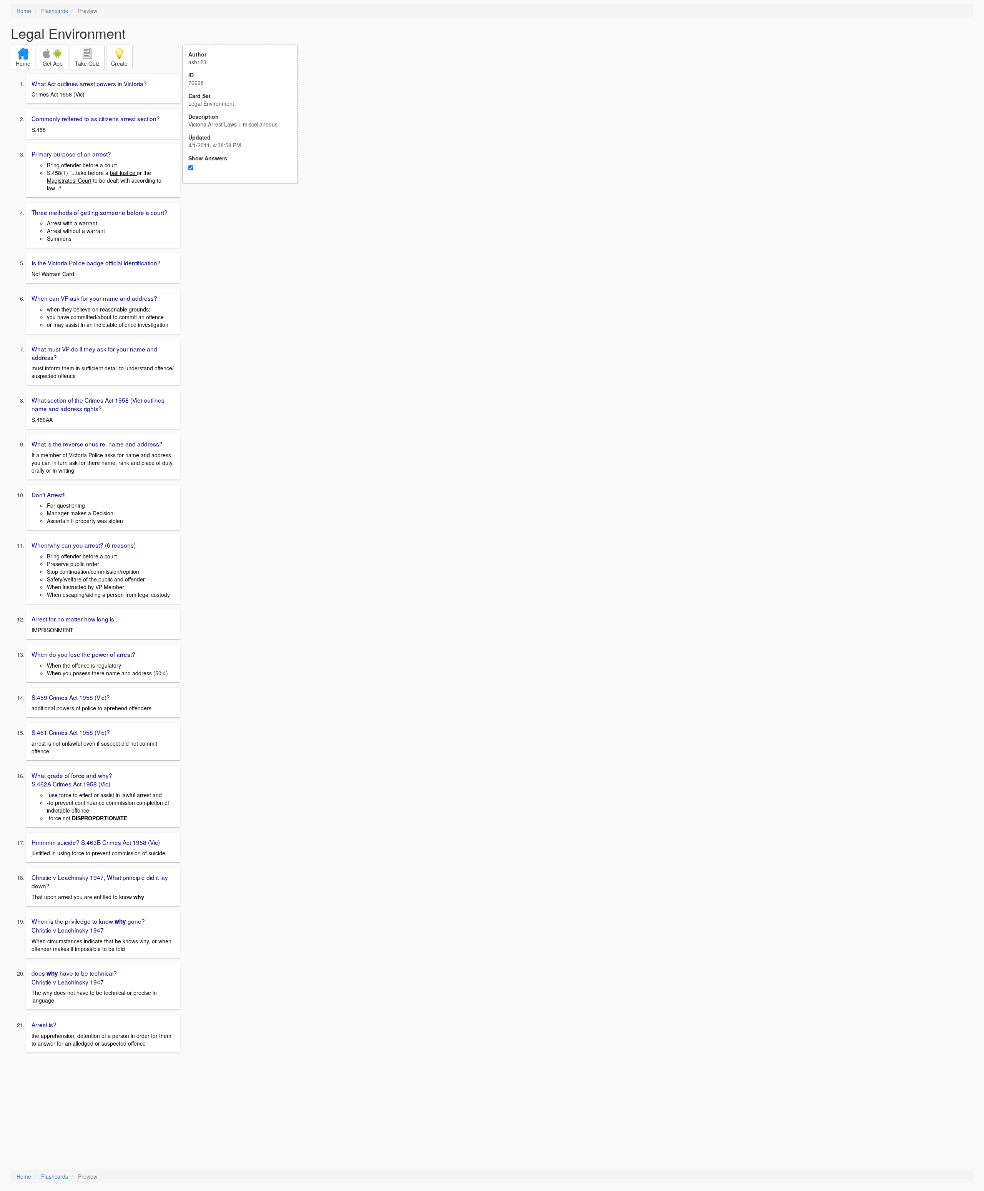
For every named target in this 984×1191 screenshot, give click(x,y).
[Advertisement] (244, 258)
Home (24, 11)
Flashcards (54, 11)
